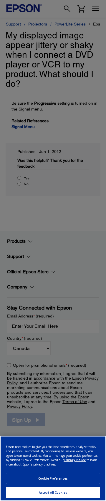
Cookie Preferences (53, 478)
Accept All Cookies (53, 492)
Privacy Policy (75, 460)
